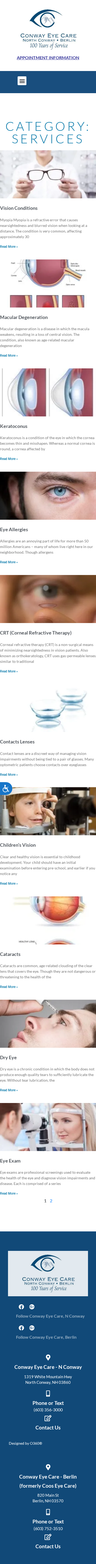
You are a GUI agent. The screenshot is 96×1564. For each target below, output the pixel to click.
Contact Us (48, 1428)
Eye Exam (10, 1161)
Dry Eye (8, 1057)
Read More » (9, 247)
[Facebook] (21, 1307)
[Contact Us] (48, 1418)
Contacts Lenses (17, 741)
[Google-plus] (32, 1307)
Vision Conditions (19, 208)
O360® (36, 1443)
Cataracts (10, 954)
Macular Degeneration (24, 317)
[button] (22, 80)
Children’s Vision (18, 845)
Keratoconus (13, 426)
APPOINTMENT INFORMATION (48, 57)
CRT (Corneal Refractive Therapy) (35, 633)
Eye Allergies (14, 529)
